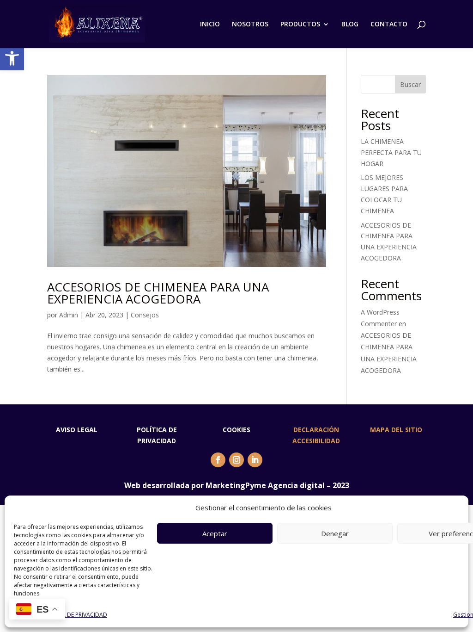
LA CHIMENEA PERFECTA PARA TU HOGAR (391, 152)
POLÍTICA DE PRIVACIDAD (74, 615)
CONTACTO (388, 24)
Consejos (145, 314)
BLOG (349, 24)
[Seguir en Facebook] (218, 459)
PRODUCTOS (300, 24)
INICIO (210, 24)
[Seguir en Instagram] (236, 459)
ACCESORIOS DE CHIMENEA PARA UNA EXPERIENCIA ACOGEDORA (158, 293)
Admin (68, 314)
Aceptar (214, 533)
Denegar (335, 533)
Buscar (410, 84)
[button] (12, 58)
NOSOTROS (250, 24)
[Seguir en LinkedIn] (255, 459)
